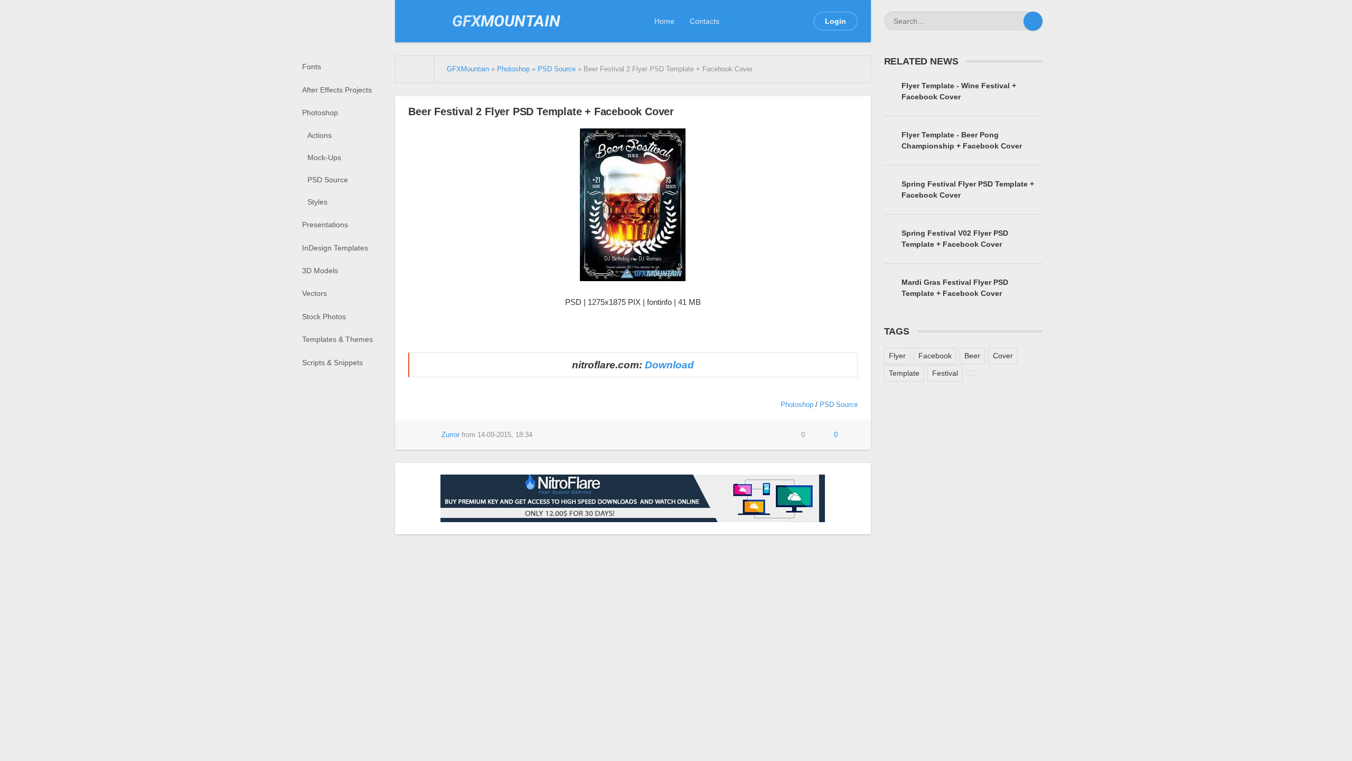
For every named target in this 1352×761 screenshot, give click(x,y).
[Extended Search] (1014, 21)
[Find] (1033, 21)
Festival (945, 373)
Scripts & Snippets (332, 362)
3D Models (320, 270)
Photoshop (320, 112)
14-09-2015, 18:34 (504, 435)
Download (669, 364)
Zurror (450, 435)
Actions (319, 135)
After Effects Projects (337, 90)
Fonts (311, 66)
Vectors (314, 293)
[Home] (415, 69)
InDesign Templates (335, 248)
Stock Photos (324, 316)
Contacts (704, 21)
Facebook (935, 355)
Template (904, 373)
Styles (317, 202)
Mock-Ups (324, 157)
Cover (1003, 355)
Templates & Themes (337, 339)
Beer (972, 355)
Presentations (325, 224)
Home (664, 21)
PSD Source (327, 179)
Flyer (897, 355)
